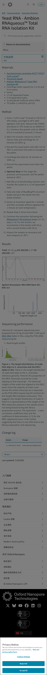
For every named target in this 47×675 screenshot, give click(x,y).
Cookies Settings (23, 657)
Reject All (23, 663)
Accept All (23, 670)
